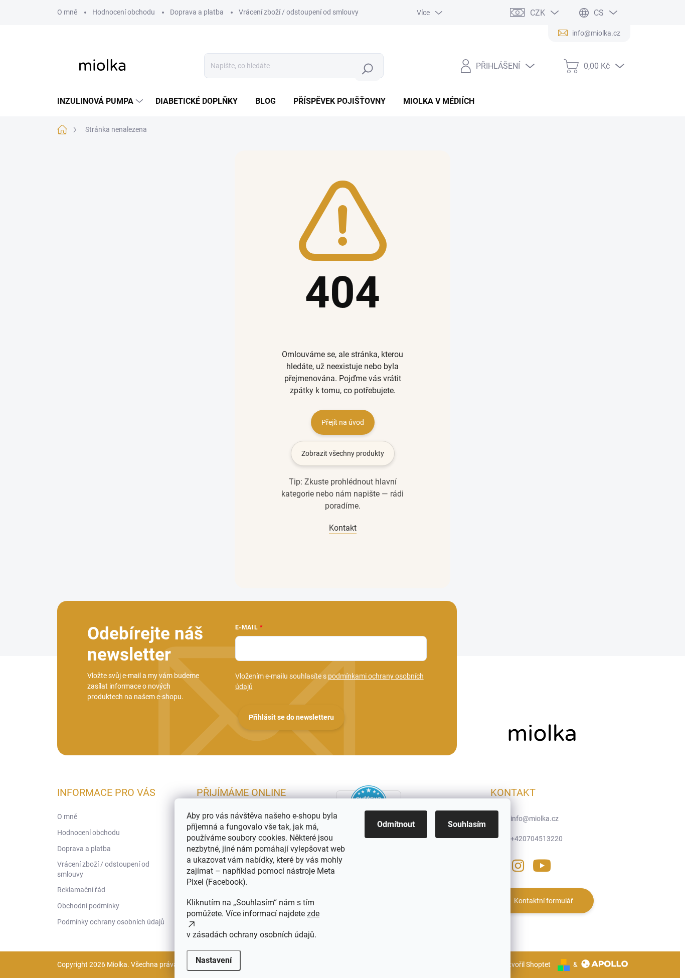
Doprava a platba (197, 12)
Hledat (370, 69)
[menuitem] (101, 101)
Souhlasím (467, 824)
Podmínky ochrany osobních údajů (110, 922)
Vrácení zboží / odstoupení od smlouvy (299, 12)
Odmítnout (396, 824)
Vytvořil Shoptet (526, 964)
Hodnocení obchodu (123, 12)
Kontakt (343, 528)
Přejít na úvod (342, 422)
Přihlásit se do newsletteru (291, 717)
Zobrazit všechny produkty (342, 453)
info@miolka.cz (534, 818)
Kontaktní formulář (543, 901)
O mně (67, 12)
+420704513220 (536, 839)
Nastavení (214, 960)
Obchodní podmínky (88, 906)
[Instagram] (518, 864)
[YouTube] (542, 864)
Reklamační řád (81, 890)
